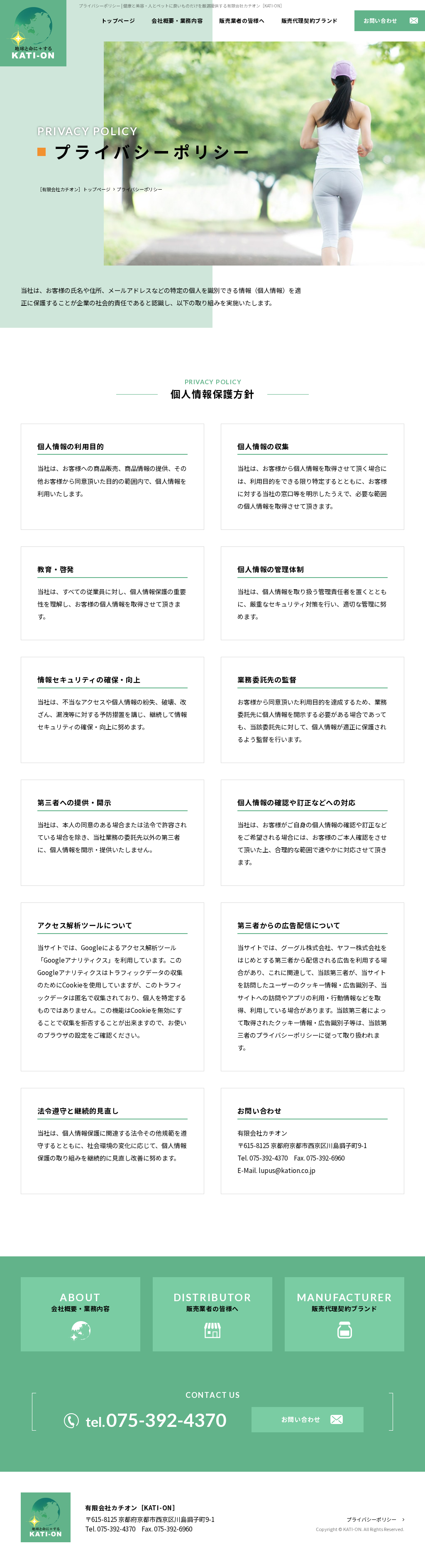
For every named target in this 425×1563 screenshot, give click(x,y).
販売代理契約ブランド (309, 20)
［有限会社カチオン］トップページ (73, 189)
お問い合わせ (381, 20)
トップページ (118, 20)
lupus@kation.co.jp (287, 1170)
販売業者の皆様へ (241, 20)
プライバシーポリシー (371, 1519)
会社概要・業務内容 (177, 20)
